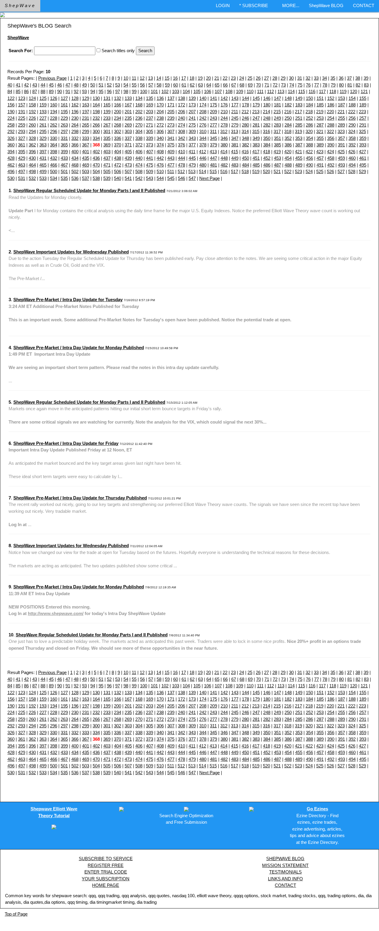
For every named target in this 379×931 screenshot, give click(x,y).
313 (234, 131)
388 (309, 144)
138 (181, 98)
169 (149, 104)
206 (181, 111)
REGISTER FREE (105, 865)
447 (213, 158)
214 (266, 111)
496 (11, 171)
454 (288, 158)
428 (11, 158)
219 (319, 111)
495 (362, 164)
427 (362, 151)
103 (175, 91)
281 (256, 124)
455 (298, 158)
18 (192, 78)
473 (128, 164)
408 (160, 151)
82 (358, 84)
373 (149, 144)
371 (128, 144)
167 (128, 104)
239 (170, 118)
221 (341, 111)
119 (343, 91)
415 (234, 151)
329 (42, 138)
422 (309, 151)
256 (352, 118)
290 (352, 124)
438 (117, 158)
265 (85, 124)
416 (245, 151)
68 (242, 84)
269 (128, 124)
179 (256, 104)
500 (53, 171)
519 (255, 171)
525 (319, 171)
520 (266, 171)
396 (32, 151)
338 (138, 138)
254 (330, 118)
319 (298, 131)
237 (149, 118)
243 (213, 118)
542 (138, 178)
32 (308, 78)
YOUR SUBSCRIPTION (105, 878)
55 (134, 84)
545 (170, 178)
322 (330, 131)
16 (175, 78)
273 (170, 124)
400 (74, 151)
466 (53, 164)
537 (85, 178)
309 (192, 131)
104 (186, 91)
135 (149, 98)
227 (42, 118)
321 (319, 131)
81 (349, 84)
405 (128, 151)
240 (181, 118)
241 (192, 118)
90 (59, 91)
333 (85, 138)
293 (21, 131)
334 (96, 138)
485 (256, 164)
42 (26, 84)
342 (181, 138)
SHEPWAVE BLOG (285, 858)
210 (224, 111)
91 (67, 91)
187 (341, 104)
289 (341, 124)
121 (364, 91)
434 (74, 158)
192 (32, 111)
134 (138, 98)
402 (96, 151)
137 (170, 98)
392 (352, 144)
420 (287, 151)
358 (352, 138)
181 (277, 104)
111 (260, 91)
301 (106, 131)
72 (275, 84)
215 (277, 111)
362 (32, 144)
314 (245, 131)
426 (351, 151)
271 (149, 124)
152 (330, 98)
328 (32, 138)
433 (64, 158)
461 (362, 158)
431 (42, 158)
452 (266, 158)
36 (341, 78)
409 (170, 151)
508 (138, 171)
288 (330, 124)
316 (266, 131)
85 (18, 91)
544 (160, 178)
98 (125, 91)
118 (332, 91)
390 (330, 144)
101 (154, 91)
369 (106, 144)
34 (324, 78)
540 (117, 178)
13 (150, 78)
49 (84, 84)
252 (309, 118)
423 (319, 151)
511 (170, 171)
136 (160, 98)
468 (74, 164)
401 (85, 151)
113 (280, 91)
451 (256, 158)
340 (160, 138)
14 (158, 78)
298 (74, 131)
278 (224, 124)
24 (241, 78)
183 (298, 104)
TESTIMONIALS (285, 871)
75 (300, 84)
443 (170, 158)
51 (101, 84)
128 (74, 98)
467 (64, 164)
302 (117, 131)
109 (239, 91)
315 (255, 131)
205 (170, 111)
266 (96, 124)
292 (11, 131)
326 (11, 138)
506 (117, 171)
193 (42, 111)
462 (11, 164)
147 (277, 98)
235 (128, 118)
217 (298, 111)
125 (42, 98)
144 (245, 98)
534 (53, 178)
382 (245, 144)
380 (224, 144)
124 (32, 98)
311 (213, 131)
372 (138, 144)
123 (21, 98)
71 (266, 84)
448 (224, 158)
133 (128, 98)
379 (213, 144)
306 (160, 131)
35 (332, 78)
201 (128, 111)
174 (202, 104)
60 (175, 84)
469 (85, 164)
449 (234, 158)
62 (192, 84)
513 (191, 171)
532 (32, 178)
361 (21, 144)
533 (42, 178)
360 (11, 144)
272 (160, 124)
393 (362, 144)
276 (202, 124)
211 (234, 111)
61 (184, 84)
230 (74, 118)
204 (160, 111)
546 (181, 178)
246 (245, 118)
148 (288, 98)
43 (34, 84)
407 (149, 151)
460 (352, 158)
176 (224, 104)
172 (181, 104)
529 (362, 171)
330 (53, 138)
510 (160, 171)
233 (106, 118)
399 (64, 151)
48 (76, 84)
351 (277, 138)
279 (234, 124)
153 (341, 98)
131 (106, 98)
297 (64, 131)
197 (85, 111)
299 (85, 131)
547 (192, 178)
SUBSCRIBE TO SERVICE (106, 858)
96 (109, 91)
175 (213, 104)
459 (341, 158)
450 (245, 158)
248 (266, 118)
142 (224, 98)
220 (330, 111)
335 (106, 138)
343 (192, 138)
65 (217, 84)
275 (192, 124)
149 (298, 98)
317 (277, 131)
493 (341, 164)
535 (64, 178)
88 (43, 91)
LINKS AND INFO (285, 878)
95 (101, 91)
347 (234, 138)
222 (351, 111)
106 (207, 91)
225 (21, 118)
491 (320, 164)
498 (32, 171)
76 (308, 84)
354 (309, 138)
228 (53, 118)
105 (196, 91)
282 (266, 124)
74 (291, 84)
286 (309, 124)
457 (320, 158)
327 (21, 138)
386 (288, 144)
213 (255, 111)
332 (74, 138)
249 (277, 118)
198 (96, 111)
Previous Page (52, 78)
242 (202, 118)
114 (291, 91)
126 (53, 98)
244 (224, 118)
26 (258, 78)
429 (21, 158)
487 (277, 164)
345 (213, 138)
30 (291, 78)
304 (138, 131)
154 (352, 98)
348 (245, 138)
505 (106, 171)
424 (330, 151)
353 (298, 138)
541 (128, 178)
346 (224, 138)
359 (362, 138)
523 (298, 171)
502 (74, 171)
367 (85, 144)
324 (351, 131)
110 (250, 91)
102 (164, 91)
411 (192, 151)
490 (309, 164)
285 (298, 124)
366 (74, 144)
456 (309, 158)
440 (138, 158)
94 (92, 91)
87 (34, 91)
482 (224, 164)
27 (266, 78)
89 (51, 91)
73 (283, 84)
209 (213, 111)
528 (351, 171)
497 (21, 171)
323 (341, 131)
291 (362, 124)
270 (138, 124)
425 (341, 151)
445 (192, 158)
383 (256, 144)
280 (245, 124)
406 (138, 151)
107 (218, 91)
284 (288, 124)
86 (26, 91)
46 (59, 84)
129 (85, 98)
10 (125, 78)
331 (64, 138)
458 (330, 158)
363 (42, 144)
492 (330, 164)
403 (106, 151)
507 (128, 171)
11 (134, 78)
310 (202, 131)
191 (21, 111)
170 (160, 104)
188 (352, 104)
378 (202, 144)
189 (362, 104)
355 (320, 138)
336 (117, 138)
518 (245, 171)
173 (192, 104)
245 (234, 118)
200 (117, 111)
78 (324, 84)
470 (96, 164)
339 (149, 138)
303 (128, 131)
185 (320, 104)
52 (109, 84)
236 (138, 118)
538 (96, 178)
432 (53, 158)
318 (287, 131)
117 (322, 91)
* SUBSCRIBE (253, 5)
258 (11, 124)
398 (53, 151)
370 (117, 144)
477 (170, 164)
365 (64, 144)
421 (298, 151)
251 (298, 118)
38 (357, 78)
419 (277, 151)
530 (11, 178)
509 (149, 171)
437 (106, 158)
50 (92, 84)
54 (125, 84)
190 (11, 111)
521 (277, 171)
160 (53, 104)
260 (32, 124)
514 (202, 171)
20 (208, 78)
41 (18, 84)
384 (266, 144)
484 (245, 164)
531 (21, 178)
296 (53, 131)
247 (256, 118)
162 (74, 104)
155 (362, 98)
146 (266, 98)
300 (96, 131)
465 (42, 164)
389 (320, 144)
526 (330, 171)
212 (245, 111)
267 (106, 124)
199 (106, 111)
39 (366, 78)
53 (117, 84)
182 (288, 104)
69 (250, 84)
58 (159, 84)
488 (288, 164)
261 (42, 124)
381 (234, 144)
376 (181, 144)
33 (316, 78)
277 (213, 124)
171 (170, 104)
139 (192, 98)
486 (266, 164)
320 (309, 131)
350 (266, 138)
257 (362, 118)
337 (128, 138)
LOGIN (223, 5)
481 (213, 164)
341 (170, 138)
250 (288, 118)
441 (149, 158)
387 (298, 144)
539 (106, 178)
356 (330, 138)
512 (181, 171)
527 (341, 171)
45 (51, 84)
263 (64, 124)
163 (85, 104)
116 (312, 91)
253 (320, 118)
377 (192, 144)
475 (149, 164)
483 (234, 164)
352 (288, 138)
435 (85, 158)
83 (366, 84)
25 (250, 78)
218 (309, 111)
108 (228, 91)
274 (181, 124)
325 (362, 131)
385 (277, 144)
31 (299, 78)
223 (362, 111)
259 (21, 124)
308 (181, 131)
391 (341, 144)
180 (266, 104)
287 (320, 124)
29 (283, 78)
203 (149, 111)
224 (11, 118)
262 (53, 124)
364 (53, 144)
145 (256, 98)
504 (96, 171)
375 (170, 144)
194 (53, 111)
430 (32, 158)
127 (64, 98)
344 (202, 138)
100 (143, 91)
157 (21, 104)
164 (96, 104)
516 (223, 171)
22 (225, 78)
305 (149, 131)
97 (117, 91)
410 (181, 151)
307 (170, 131)
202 (138, 111)
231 (85, 118)
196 (74, 111)
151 (320, 98)
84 (9, 91)
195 (64, 111)
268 (117, 124)
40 (9, 84)
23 (233, 78)
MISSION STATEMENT (285, 865)
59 (167, 84)
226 (32, 118)
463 (21, 164)
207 (192, 111)
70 (258, 84)
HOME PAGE (105, 885)
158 (32, 104)
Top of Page (16, 913)
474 (138, 164)
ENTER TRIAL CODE (105, 871)
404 (117, 151)
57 (150, 84)
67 (233, 84)
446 (202, 158)
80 (341, 84)
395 (21, 151)
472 (117, 164)
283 (277, 124)
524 (309, 171)
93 (84, 91)
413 (213, 151)
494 (352, 164)
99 (134, 91)
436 (96, 158)
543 (149, 178)
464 (32, 164)
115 (301, 91)
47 (67, 84)
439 (128, 158)
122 (11, 98)
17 (183, 78)
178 (245, 104)
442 (160, 158)
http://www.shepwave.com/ (55, 613)
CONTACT (363, 5)
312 (223, 131)
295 (42, 131)
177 (234, 104)
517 (234, 171)
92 (76, 91)
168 (138, 104)
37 (349, 78)
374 (160, 144)
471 (106, 164)
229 (64, 118)
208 (202, 111)
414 (223, 151)
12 (142, 78)
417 (255, 151)
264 (74, 124)
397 (42, 151)
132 (117, 98)
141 (213, 98)
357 (341, 138)
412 (202, 151)
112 (270, 91)
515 (213, 171)
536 (74, 178)
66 (225, 84)
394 (11, 151)
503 (85, 171)
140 (202, 98)
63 (200, 84)
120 (353, 91)
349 (256, 138)
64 (208, 84)
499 (42, 171)
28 (274, 78)
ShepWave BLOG (326, 5)
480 (202, 164)
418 (266, 151)
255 (341, 118)
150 (309, 98)
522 (287, 171)
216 (287, 111)
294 (32, 131)
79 (333, 84)
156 (11, 104)
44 (43, 84)
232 (96, 118)
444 (181, 158)
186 (330, 104)
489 (298, 164)
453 (277, 158)
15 (167, 78)
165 (106, 104)
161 (64, 104)
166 (117, 104)
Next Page (209, 178)
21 (216, 78)
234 (117, 118)
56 (142, 84)
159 (42, 104)
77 (316, 84)
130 (96, 98)
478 (181, 164)
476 (160, 164)
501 (64, 171)
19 (200, 78)
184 (309, 104)
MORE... (290, 5)
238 (160, 118)
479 (192, 164)
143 (234, 98)
